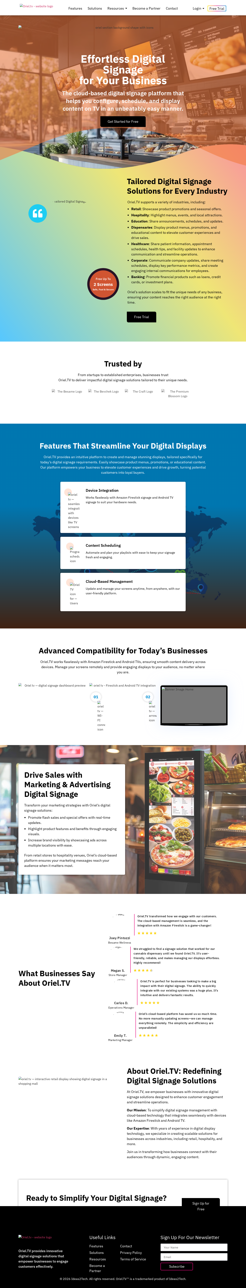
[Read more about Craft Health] (141, 398)
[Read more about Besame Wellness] (68, 398)
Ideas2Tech (79, 1279)
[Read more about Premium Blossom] (177, 398)
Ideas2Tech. (177, 1279)
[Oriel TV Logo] (36, 8)
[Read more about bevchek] (104, 398)
